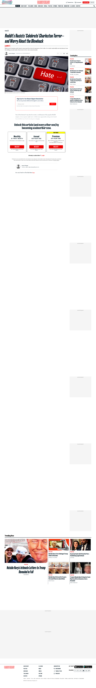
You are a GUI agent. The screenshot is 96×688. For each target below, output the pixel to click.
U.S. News (72, 6)
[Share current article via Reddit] (67, 53)
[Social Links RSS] (86, 671)
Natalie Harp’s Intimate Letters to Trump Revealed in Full (26, 570)
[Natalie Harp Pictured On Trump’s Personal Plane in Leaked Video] (88, 82)
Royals (45, 6)
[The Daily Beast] (43, 2)
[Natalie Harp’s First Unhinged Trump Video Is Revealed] (88, 74)
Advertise (38, 678)
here (34, 172)
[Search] (94, 6)
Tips (32, 678)
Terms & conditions (69, 678)
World (40, 671)
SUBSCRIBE (86, 2)
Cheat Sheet (24, 6)
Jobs (34, 678)
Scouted (78, 6)
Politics (50, 6)
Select (17, 147)
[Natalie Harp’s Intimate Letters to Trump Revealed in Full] (88, 64)
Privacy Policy (56, 160)
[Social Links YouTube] (83, 671)
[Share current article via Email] (64, 53)
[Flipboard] (89, 671)
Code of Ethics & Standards (53, 678)
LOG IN (92, 2)
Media (35, 6)
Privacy (45, 678)
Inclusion (62, 678)
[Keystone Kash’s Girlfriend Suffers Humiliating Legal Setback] (88, 92)
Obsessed (40, 6)
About (24, 678)
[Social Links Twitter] (78, 671)
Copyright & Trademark (79, 678)
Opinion (55, 6)
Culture (40, 673)
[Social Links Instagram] (81, 671)
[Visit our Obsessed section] (11, 2)
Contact (28, 678)
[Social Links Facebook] (75, 671)
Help (42, 678)
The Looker (30, 6)
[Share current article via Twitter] (61, 53)
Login (42, 155)
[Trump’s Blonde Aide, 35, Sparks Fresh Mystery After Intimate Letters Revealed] (88, 102)
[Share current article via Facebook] (58, 53)
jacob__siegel (25, 167)
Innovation (66, 6)
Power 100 (60, 6)
